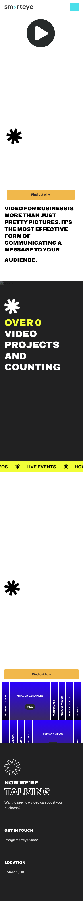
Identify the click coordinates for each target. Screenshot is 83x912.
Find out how (41, 674)
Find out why (40, 194)
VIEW (30, 706)
